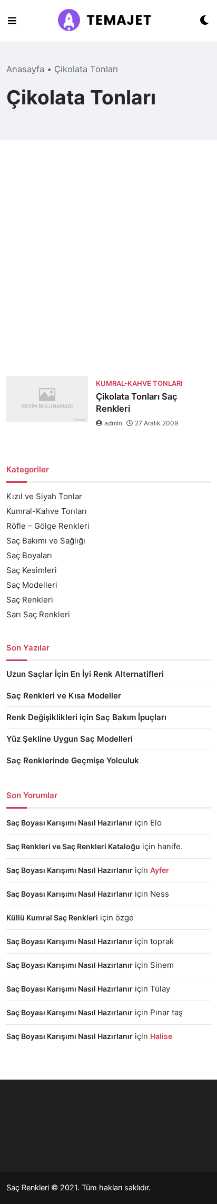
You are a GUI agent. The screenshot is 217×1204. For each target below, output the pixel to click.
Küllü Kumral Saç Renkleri (52, 917)
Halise (161, 1036)
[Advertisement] (108, 262)
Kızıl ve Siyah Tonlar (44, 496)
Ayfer (159, 870)
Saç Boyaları (29, 555)
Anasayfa (25, 69)
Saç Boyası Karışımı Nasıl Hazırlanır (69, 822)
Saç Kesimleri (31, 570)
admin (113, 423)
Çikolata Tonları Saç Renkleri (136, 402)
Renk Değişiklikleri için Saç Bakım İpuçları (86, 717)
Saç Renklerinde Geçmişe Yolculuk (72, 760)
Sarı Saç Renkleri (38, 614)
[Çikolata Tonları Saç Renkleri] (47, 399)
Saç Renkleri (29, 600)
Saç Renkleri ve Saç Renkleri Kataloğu (73, 846)
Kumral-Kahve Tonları (46, 511)
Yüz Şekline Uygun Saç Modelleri (69, 739)
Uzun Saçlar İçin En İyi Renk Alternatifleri (85, 674)
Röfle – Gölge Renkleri (48, 526)
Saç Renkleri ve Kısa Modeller (63, 696)
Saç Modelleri (31, 585)
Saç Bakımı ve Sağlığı (45, 541)
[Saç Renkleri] (108, 21)
